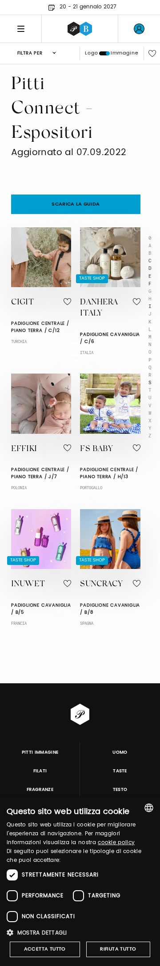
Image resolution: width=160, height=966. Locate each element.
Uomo (119, 752)
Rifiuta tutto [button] (118, 949)
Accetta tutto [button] (45, 949)
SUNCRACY (101, 584)
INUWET (28, 584)
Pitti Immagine (40, 752)
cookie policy (116, 842)
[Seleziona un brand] (80, 29)
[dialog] (80, 881)
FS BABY (96, 449)
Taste (120, 771)
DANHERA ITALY (99, 308)
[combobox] (148, 807)
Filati (40, 771)
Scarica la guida (76, 204)
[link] (139, 29)
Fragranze (40, 789)
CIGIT (22, 303)
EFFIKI (24, 449)
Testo (120, 789)
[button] (80, 932)
